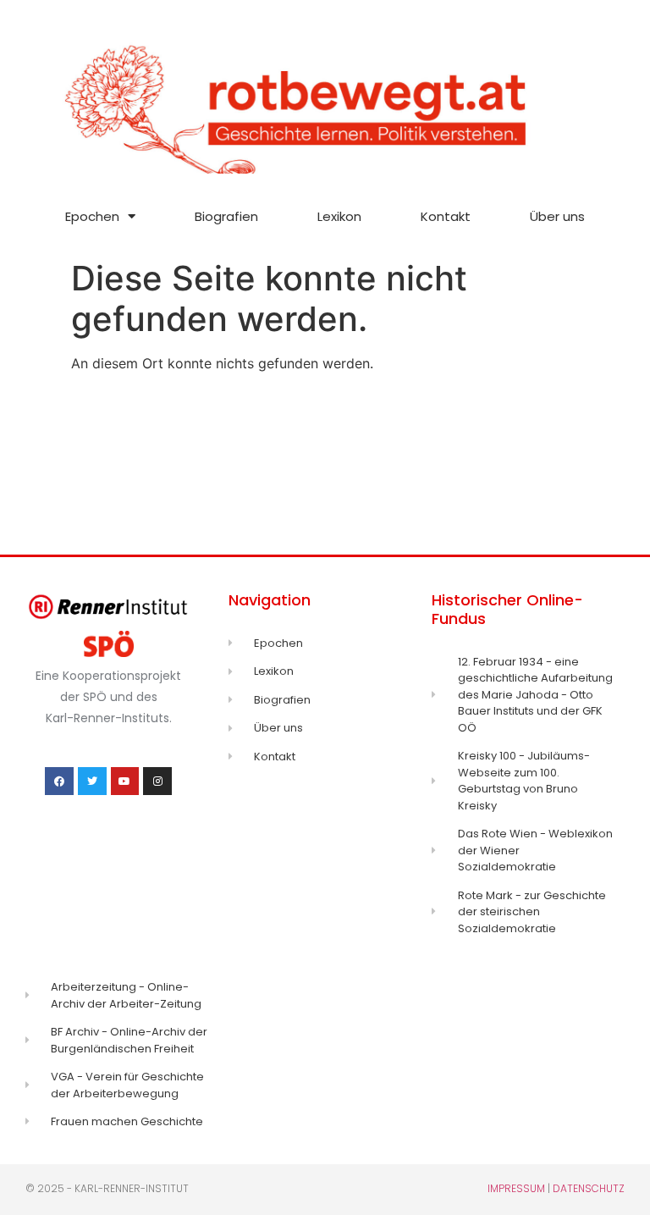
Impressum (516, 1188)
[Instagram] (157, 781)
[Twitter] (92, 781)
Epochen (92, 216)
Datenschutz (589, 1188)
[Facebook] (59, 781)
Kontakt (446, 216)
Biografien (226, 216)
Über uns (557, 216)
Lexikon (339, 216)
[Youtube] (125, 781)
